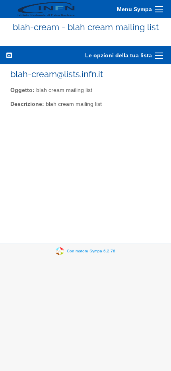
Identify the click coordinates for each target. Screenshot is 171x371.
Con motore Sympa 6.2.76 (91, 251)
